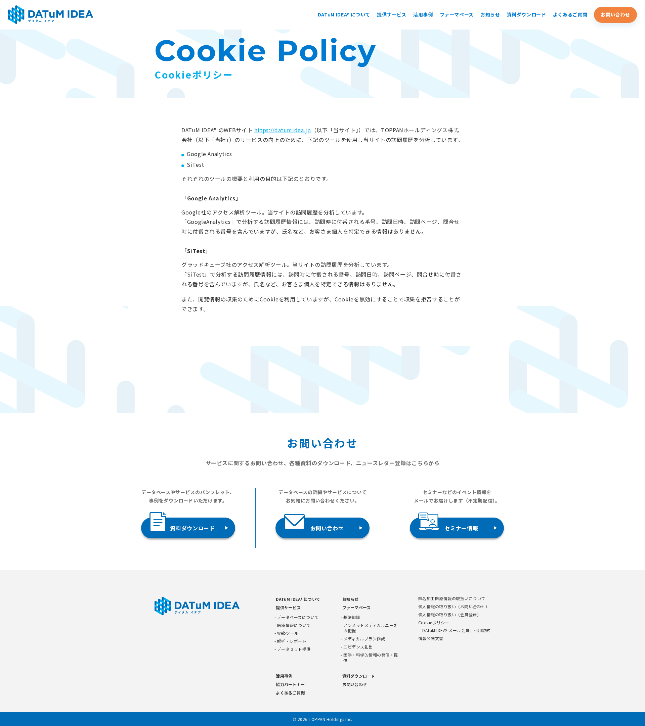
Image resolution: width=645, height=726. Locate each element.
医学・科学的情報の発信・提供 (370, 657)
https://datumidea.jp (282, 130)
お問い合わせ (615, 14)
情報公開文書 (430, 638)
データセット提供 (294, 649)
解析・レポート (291, 641)
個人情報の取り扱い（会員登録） (449, 614)
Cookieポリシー (433, 622)
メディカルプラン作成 (364, 638)
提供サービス (391, 14)
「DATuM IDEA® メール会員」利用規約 (454, 630)
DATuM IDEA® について (344, 14)
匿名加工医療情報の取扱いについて (451, 598)
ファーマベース (457, 14)
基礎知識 (351, 617)
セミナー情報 (461, 528)
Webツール (288, 633)
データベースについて (298, 617)
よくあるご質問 (570, 14)
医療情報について (294, 625)
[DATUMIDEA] (50, 14)
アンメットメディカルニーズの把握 (370, 628)
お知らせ (490, 14)
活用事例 (423, 14)
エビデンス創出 (358, 646)
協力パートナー (290, 684)
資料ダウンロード (526, 14)
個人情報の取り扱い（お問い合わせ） (453, 606)
